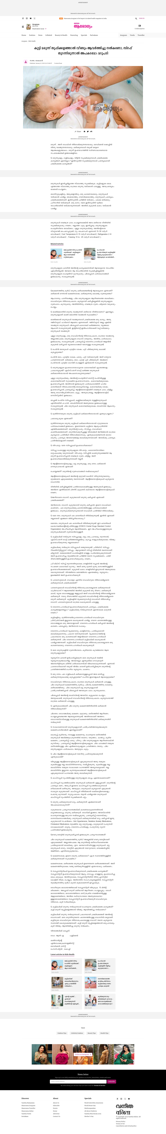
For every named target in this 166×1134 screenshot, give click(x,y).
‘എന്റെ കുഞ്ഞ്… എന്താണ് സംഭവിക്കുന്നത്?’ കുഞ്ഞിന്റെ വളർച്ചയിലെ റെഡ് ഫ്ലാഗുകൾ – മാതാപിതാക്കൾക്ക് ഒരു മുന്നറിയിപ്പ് (73, 1004)
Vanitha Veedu (26, 1114)
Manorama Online (28, 1111)
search (136, 18)
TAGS (83, 1028)
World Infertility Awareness (93, 1103)
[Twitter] (34, 18)
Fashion (32, 35)
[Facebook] (23, 18)
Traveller (141, 35)
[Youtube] (30, 18)
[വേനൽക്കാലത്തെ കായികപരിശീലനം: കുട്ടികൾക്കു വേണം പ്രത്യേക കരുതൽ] (90, 982)
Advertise (56, 1114)
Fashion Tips (62, 1033)
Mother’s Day (88, 1116)
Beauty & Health (61, 35)
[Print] (84, 131)
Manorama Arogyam (28, 1105)
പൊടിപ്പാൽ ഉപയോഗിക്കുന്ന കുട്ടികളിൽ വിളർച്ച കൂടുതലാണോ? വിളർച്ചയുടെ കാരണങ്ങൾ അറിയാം (106, 255)
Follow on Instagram (82, 1054)
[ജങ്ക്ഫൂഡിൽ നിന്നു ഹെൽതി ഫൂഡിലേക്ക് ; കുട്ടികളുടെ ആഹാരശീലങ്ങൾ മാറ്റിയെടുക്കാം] (56, 253)
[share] (78, 131)
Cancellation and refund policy (126, 1126)
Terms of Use (120, 1124)
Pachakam (94, 35)
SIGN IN (141, 18)
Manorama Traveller (28, 1108)
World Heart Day (90, 1105)
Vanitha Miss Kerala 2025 (92, 1114)
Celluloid (48, 35)
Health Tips (104, 1033)
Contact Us (56, 1116)
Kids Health (32, 41)
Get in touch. (92, 13)
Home (24, 35)
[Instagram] (26, 18)
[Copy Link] (87, 131)
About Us (56, 1103)
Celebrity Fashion (77, 1033)
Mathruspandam (90, 1108)
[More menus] (23, 26)
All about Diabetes (90, 1111)
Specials (84, 35)
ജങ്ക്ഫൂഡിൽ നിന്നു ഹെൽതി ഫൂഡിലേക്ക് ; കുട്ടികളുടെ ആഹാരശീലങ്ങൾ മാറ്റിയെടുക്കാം (72, 966)
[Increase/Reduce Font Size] (91, 131)
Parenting (74, 35)
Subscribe (56, 1105)
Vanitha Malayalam (28, 1103)
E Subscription (139, 29)
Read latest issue (38, 29)
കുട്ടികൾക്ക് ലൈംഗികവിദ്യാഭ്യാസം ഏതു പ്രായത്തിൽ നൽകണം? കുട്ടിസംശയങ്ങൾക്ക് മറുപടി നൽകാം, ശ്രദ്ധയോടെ (71, 986)
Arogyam (35, 24)
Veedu (132, 35)
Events (55, 1108)
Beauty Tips (92, 1033)
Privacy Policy (120, 1121)
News (40, 35)
